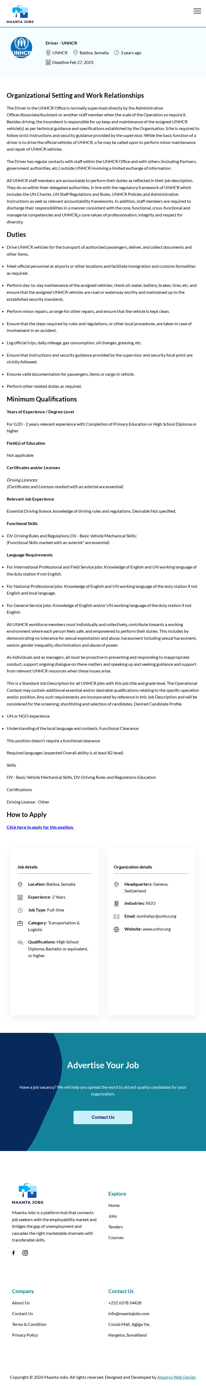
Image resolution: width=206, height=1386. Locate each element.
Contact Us (103, 1117)
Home (114, 1205)
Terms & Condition (29, 1324)
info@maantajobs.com (128, 1313)
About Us (21, 1302)
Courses (116, 1237)
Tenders (115, 1226)
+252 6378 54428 (124, 1302)
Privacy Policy (25, 1334)
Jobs (112, 1215)
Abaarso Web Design (176, 1377)
